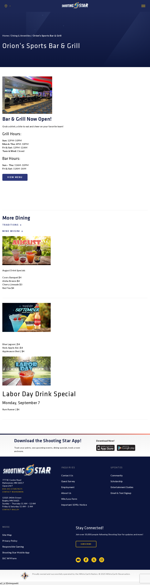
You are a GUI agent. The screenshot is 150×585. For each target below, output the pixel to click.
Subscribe (86, 544)
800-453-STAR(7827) (12, 489)
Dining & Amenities (21, 35)
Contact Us (67, 475)
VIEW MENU (15, 177)
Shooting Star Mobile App (16, 552)
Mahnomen (14, 18)
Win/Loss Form (69, 498)
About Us (66, 493)
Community (117, 475)
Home (5, 35)
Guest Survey (68, 481)
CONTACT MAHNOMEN (13, 492)
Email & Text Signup (121, 493)
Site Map (7, 534)
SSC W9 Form (9, 558)
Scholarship (117, 481)
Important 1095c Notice (74, 504)
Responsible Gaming (13, 546)
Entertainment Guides (122, 487)
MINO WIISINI (11, 231)
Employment (67, 487)
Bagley (12, 12)
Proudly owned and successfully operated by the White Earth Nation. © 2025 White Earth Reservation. (81, 574)
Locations (8, 5)
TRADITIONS (10, 225)
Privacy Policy (9, 540)
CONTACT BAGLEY (10, 510)
